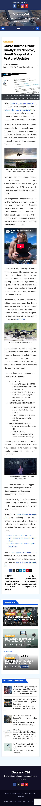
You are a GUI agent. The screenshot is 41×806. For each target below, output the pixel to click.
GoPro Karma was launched (22, 103)
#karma (30, 67)
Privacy (28, 801)
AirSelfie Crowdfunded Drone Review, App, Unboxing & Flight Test (29, 581)
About (11, 801)
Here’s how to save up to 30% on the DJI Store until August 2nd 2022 (20, 641)
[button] (34, 28)
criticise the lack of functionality (18, 110)
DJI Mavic (21, 319)
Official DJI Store (19, 801)
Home (6, 801)
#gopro (19, 67)
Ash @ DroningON (12, 65)
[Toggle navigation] (18, 28)
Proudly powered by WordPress (14, 794)
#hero (24, 67)
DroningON (20, 14)
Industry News (8, 41)
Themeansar (20, 796)
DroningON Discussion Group (24, 553)
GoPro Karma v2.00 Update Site (19, 535)
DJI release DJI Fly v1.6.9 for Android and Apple (19, 662)
